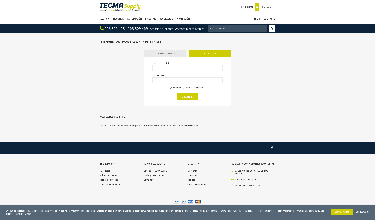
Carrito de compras (197, 184)
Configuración (362, 211)
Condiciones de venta (110, 184)
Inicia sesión (187, 97)
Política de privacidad (110, 179)
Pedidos (191, 179)
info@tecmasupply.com (246, 179)
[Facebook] (272, 148)
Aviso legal (105, 170)
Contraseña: (158, 75)
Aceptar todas (342, 212)
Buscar (272, 28)
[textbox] (237, 28)
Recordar (176, 87)
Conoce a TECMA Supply (155, 170)
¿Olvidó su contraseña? (194, 87)
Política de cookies (108, 175)
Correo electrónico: (162, 63)
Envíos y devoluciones (154, 175)
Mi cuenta (248, 6)
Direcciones (193, 175)
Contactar (148, 179)
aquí (208, 210)
